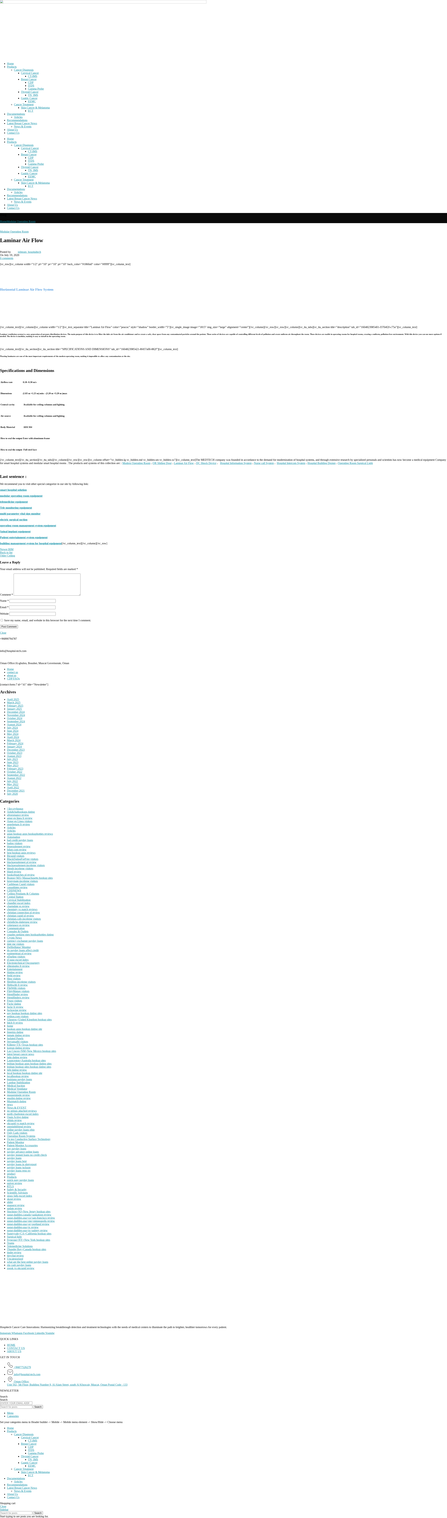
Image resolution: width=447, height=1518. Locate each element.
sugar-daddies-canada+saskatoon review (29, 1214)
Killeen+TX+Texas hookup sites (25, 1044)
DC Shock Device (206, 463)
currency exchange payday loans (25, 940)
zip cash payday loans (19, 1265)
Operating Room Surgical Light (355, 463)
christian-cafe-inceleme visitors (24, 918)
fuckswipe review (17, 1010)
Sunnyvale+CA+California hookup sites (29, 1233)
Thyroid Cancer (29, 91)
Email (4, 607)
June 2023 (12, 762)
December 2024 (16, 711)
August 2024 (14, 724)
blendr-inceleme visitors (20, 868)
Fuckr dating (14, 1003)
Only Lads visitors (17, 1132)
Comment (6, 594)
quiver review (14, 1183)
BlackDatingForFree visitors (22, 859)
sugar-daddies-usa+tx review (23, 1227)
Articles (18, 117)
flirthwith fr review (17, 984)
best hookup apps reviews (21, 852)
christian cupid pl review (20, 915)
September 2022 (16, 774)
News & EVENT (16, 1107)
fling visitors (14, 978)
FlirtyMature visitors (18, 991)
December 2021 (16, 790)
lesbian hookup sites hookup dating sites (29, 1066)
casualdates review (17, 887)
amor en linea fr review (19, 818)
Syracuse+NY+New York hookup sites (28, 1239)
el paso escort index (18, 959)
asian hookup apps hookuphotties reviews (30, 833)
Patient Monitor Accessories (22, 1145)
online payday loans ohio (21, 1129)
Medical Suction (16, 1085)
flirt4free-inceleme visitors (21, 981)
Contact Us (13, 132)
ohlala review (14, 1120)
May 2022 (12, 784)
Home (10, 63)
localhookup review (18, 1076)
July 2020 (12, 793)
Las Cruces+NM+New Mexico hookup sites (31, 1051)
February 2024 (15, 743)
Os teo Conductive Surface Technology (28, 1139)
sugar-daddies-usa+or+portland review (28, 1224)
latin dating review (17, 1057)
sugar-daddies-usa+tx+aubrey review (27, 1230)
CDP (31, 82)
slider (10, 1202)
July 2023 (12, 759)
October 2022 (14, 771)
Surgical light (14, 1236)
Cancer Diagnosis (24, 69)
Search (4, 1396)
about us (11, 675)
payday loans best (17, 1161)
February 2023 (15, 768)
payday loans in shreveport (21, 1164)
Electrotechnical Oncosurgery (23, 962)
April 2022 (13, 787)
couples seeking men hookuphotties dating (30, 934)
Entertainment (14, 969)
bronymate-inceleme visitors (22, 881)
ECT (30, 110)
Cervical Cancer (30, 73)
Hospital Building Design (321, 463)
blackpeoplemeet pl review (21, 862)
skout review (14, 1198)
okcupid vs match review (21, 1123)
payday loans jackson (19, 1167)
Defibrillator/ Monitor (19, 947)
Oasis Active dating (17, 1117)
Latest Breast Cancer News (22, 123)
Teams (10, 1243)
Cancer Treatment (24, 104)
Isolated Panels (15, 1038)
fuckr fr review (15, 1006)
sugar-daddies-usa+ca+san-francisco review (31, 1217)
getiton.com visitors (17, 1016)
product (11, 1173)
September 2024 (16, 721)
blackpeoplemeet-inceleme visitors (26, 865)
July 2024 (12, 727)
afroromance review (18, 814)
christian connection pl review (23, 912)
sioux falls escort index (19, 1195)
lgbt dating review (17, 1069)
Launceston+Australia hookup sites (26, 1060)
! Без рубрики (15, 808)
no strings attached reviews (22, 1110)
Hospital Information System (236, 463)
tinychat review (15, 1255)
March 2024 (13, 740)
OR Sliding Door (162, 463)
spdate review (14, 1208)
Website (4, 613)
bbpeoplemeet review (19, 846)
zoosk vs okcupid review (20, 1268)
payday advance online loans (23, 1151)
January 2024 (14, 746)
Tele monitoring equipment (16, 507)
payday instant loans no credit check (27, 1154)
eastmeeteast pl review (19, 953)
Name (4, 600)
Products (12, 66)
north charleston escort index (23, 1113)
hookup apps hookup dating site (24, 1029)
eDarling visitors (16, 956)
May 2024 (12, 734)
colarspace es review (18, 925)
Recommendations (17, 120)
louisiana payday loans (19, 1079)
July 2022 (12, 781)
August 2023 (14, 756)
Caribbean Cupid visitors (20, 884)
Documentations (16, 113)
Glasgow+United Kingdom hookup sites (29, 1019)
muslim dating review (19, 1098)
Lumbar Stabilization (18, 1082)
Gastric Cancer (29, 98)
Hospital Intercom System (291, 463)
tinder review (14, 1252)
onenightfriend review (19, 1126)
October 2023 (14, 752)
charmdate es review (18, 906)
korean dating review (18, 1047)
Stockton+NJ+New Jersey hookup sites (28, 1211)
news (10, 1104)
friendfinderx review (18, 997)
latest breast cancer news (20, 1054)
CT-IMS (32, 76)
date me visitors (15, 944)
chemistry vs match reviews (22, 909)
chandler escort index (18, 903)
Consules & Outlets (17, 931)
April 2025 (13, 699)
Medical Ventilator (17, 1088)
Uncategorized (15, 1258)
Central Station (15, 896)
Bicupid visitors (15, 855)
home (10, 1025)
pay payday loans (16, 1148)
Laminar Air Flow (184, 463)
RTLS (10, 1186)
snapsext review (16, 1205)
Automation (13, 837)
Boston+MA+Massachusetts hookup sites (30, 877)
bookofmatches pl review (21, 874)
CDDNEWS (14, 890)
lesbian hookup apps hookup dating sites (29, 1063)
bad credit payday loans (20, 840)
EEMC (32, 101)
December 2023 (16, 749)
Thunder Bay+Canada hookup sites (26, 1249)
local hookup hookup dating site (24, 1073)
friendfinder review (17, 994)
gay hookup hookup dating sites (24, 1013)
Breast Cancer (28, 79)
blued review (14, 871)
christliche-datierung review (22, 921)
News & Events (22, 126)
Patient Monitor (15, 1142)
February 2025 (15, 705)
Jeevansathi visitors (17, 1041)
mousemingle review (18, 1095)
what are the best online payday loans (27, 1261)
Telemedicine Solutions (20, 1246)
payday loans (14, 1158)
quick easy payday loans (20, 1180)
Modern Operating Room (136, 463)
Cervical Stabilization (19, 899)
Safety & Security (17, 1189)
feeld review (14, 975)
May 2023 (12, 765)
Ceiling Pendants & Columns (23, 893)
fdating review (15, 972)
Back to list (6, 552)
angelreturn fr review (18, 824)
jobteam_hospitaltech (29, 251)
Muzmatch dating (16, 1101)
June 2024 (12, 730)
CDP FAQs (13, 678)
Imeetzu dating (15, 1032)
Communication (16, 928)
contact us (12, 672)
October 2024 (14, 718)
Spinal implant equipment (15, 531)
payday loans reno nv (19, 1170)
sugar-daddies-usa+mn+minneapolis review (31, 1221)
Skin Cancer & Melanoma (35, 107)
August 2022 (14, 778)
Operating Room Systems (21, 1136)
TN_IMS (33, 95)
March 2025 (13, 702)
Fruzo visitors (14, 1000)
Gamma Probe (36, 88)
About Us (12, 129)
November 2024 (16, 715)
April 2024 (13, 737)
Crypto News (14, 937)
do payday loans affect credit (23, 950)
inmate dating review (18, 1035)
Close (3, 632)
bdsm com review (17, 849)
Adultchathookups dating (21, 811)
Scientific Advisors (17, 1192)
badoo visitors (14, 843)
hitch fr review (15, 1022)
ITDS (31, 85)
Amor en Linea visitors (19, 821)
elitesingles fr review (18, 966)
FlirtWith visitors (16, 988)
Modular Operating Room (21, 221)
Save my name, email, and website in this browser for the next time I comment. (47, 620)
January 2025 (14, 708)
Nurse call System (264, 463)
